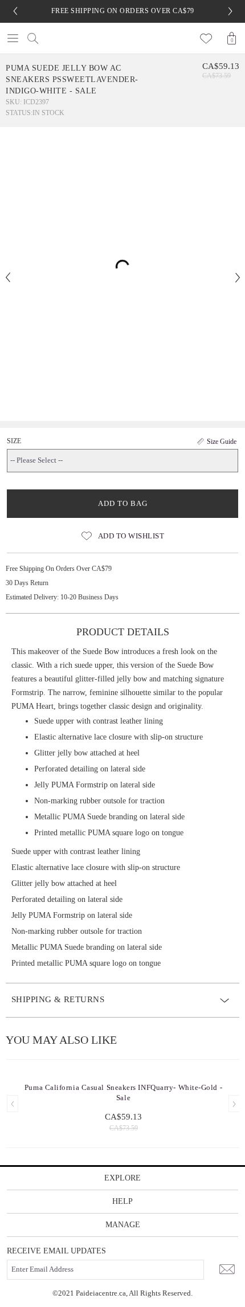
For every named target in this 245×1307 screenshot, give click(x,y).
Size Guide (221, 442)
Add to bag (123, 503)
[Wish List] (206, 38)
